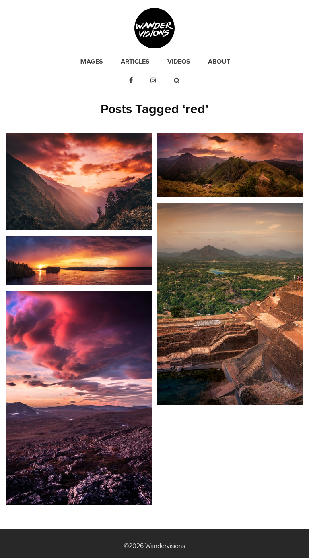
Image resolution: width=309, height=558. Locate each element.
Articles (135, 62)
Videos (178, 62)
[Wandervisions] (154, 28)
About (219, 62)
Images (91, 62)
